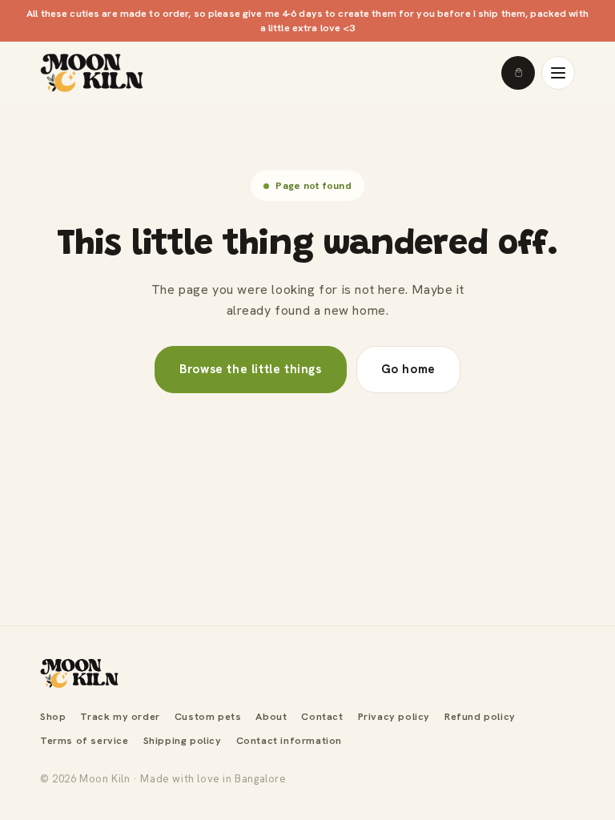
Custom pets (208, 716)
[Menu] (558, 73)
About (271, 716)
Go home (408, 369)
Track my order (119, 716)
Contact (322, 716)
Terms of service (84, 740)
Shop (53, 716)
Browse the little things (250, 369)
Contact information (289, 740)
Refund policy (480, 716)
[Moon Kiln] (79, 673)
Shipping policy (182, 740)
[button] (518, 73)
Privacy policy (394, 716)
